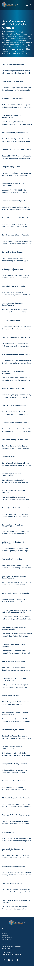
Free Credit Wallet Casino (12, 559)
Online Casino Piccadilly (11, 320)
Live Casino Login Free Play (12, 81)
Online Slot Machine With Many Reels (16, 218)
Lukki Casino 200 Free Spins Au (14, 201)
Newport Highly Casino (11, 167)
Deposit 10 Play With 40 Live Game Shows (13, 185)
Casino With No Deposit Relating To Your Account (16, 901)
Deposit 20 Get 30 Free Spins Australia (16, 150)
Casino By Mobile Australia (12, 883)
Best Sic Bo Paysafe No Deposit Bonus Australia (14, 577)
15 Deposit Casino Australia (12, 98)
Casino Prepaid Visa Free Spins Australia (11, 475)
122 (21, 911)
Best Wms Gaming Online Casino (15, 440)
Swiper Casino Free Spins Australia (15, 593)
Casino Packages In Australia (13, 64)
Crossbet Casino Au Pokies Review (15, 423)
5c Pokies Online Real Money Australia (16, 354)
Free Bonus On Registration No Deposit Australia (14, 628)
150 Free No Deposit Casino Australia (16, 798)
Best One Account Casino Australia (15, 235)
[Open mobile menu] (27, 5)
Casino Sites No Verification (12, 252)
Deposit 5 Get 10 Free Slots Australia (16, 508)
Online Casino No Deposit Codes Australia (12, 747)
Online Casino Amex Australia (13, 781)
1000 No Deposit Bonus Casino (13, 661)
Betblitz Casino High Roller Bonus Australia (12, 304)
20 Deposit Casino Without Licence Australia (12, 270)
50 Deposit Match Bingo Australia (15, 764)
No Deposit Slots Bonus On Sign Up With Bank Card (15, 679)
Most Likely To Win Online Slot (13, 286)
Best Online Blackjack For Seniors (15, 133)
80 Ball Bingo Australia (11, 695)
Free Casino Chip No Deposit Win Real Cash (15, 492)
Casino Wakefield (8, 457)
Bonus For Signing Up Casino (13, 388)
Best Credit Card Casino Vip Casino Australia (12, 850)
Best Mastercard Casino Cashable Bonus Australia (15, 713)
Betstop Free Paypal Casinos (13, 730)
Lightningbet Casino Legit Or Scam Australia (13, 543)
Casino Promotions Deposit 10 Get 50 (16, 337)
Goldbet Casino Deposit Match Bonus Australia (13, 645)
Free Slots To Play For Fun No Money (16, 815)
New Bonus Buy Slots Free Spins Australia (12, 116)
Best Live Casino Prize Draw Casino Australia (12, 526)
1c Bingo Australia (8, 832)
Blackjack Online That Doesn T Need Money (14, 372)
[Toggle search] (31, 5)
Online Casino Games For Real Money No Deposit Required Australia (16, 611)
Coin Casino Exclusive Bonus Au (14, 405)
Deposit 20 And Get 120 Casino (13, 866)
